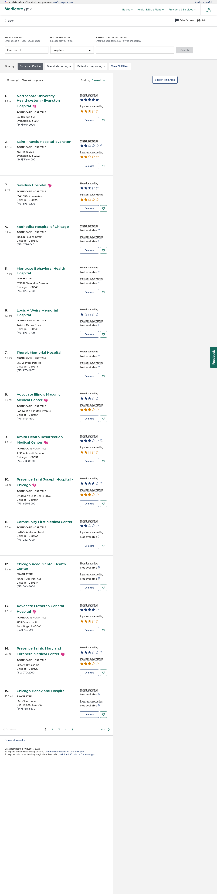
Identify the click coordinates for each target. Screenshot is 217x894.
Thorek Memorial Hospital (39, 352)
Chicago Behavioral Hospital (41, 691)
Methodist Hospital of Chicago (43, 227)
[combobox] (25, 50)
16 (99, 229)
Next (104, 729)
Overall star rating (89, 95)
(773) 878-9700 (26, 291)
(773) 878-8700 (26, 332)
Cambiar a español (203, 2)
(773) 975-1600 (25, 418)
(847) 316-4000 (26, 159)
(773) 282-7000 (26, 539)
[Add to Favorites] (103, 120)
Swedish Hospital (31, 185)
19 (99, 271)
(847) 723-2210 (25, 630)
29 (101, 145)
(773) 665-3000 (26, 503)
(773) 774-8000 (26, 461)
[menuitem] (127, 9)
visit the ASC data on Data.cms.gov (77, 754)
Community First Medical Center (44, 522)
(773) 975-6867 (25, 370)
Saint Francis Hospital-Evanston (44, 142)
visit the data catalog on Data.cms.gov (64, 751)
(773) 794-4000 (26, 586)
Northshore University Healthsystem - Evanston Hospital (38, 101)
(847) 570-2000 (26, 124)
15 (99, 366)
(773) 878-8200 (26, 203)
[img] (89, 99)
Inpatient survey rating (91, 106)
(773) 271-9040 (25, 244)
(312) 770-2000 (25, 672)
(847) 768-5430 (26, 708)
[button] (184, 20)
